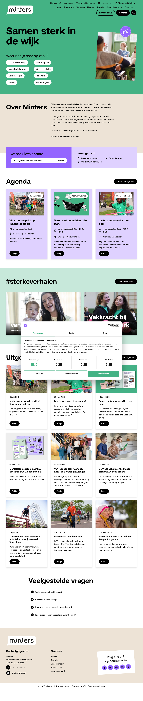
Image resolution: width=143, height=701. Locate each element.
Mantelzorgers (42, 82)
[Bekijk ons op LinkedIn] (110, 667)
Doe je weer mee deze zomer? (70, 401)
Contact (75, 686)
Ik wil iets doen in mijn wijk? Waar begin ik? (54, 607)
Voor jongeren (42, 62)
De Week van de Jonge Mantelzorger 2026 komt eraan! (115, 470)
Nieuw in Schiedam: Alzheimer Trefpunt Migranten (115, 538)
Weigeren (39, 374)
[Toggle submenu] (133, 12)
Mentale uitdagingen (18, 69)
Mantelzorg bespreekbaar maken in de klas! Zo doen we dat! (25, 470)
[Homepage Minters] (19, 10)
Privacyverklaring (61, 686)
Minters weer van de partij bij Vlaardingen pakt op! (24, 402)
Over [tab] (105, 333)
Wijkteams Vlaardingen (91, 162)
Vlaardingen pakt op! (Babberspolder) (22, 222)
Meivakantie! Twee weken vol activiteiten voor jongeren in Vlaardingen (24, 539)
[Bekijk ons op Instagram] (122, 667)
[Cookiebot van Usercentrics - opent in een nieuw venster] (109, 325)
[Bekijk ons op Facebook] (104, 667)
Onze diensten (115, 158)
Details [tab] (71, 333)
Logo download (58, 671)
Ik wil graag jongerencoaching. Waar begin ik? (55, 615)
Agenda (54, 660)
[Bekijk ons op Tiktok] (128, 666)
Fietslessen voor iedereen (68, 536)
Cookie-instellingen (96, 686)
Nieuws (54, 656)
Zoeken (61, 160)
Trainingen (40, 76)
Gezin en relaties (43, 69)
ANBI (83, 686)
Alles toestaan (103, 374)
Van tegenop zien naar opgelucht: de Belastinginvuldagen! (70, 470)
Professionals (57, 667)
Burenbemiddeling (89, 158)
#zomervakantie (79, 196)
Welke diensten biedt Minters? (48, 592)
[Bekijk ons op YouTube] (116, 667)
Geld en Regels (15, 76)
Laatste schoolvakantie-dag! (114, 222)
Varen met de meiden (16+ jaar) (70, 222)
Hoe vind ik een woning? (46, 599)
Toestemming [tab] (38, 333)
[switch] (59, 364)
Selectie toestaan (71, 374)
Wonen (12, 82)
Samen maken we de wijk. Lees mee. (115, 402)
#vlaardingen (35, 196)
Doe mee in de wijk (17, 62)
